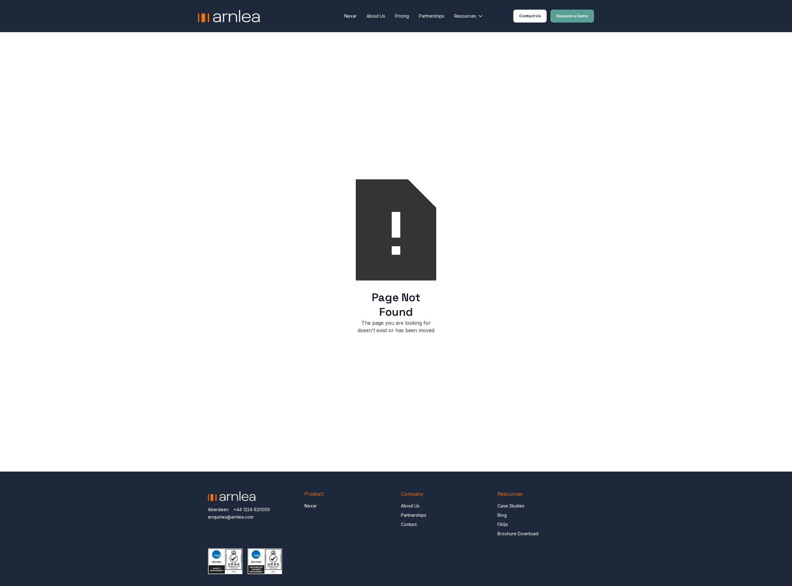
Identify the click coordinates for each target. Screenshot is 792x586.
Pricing (402, 16)
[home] (229, 16)
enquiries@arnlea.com (230, 517)
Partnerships (431, 16)
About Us (376, 16)
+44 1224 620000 (252, 509)
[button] (469, 16)
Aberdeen (218, 509)
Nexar (350, 16)
